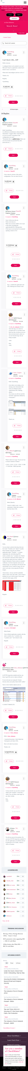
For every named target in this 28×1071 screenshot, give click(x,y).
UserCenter (14, 1069)
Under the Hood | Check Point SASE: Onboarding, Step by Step (14, 972)
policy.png (7, 86)
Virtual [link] (11, 963)
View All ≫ (5, 921)
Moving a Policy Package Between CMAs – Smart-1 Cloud (13, 935)
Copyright (10, 1067)
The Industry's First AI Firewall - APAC (13, 992)
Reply (13, 102)
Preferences (14, 18)
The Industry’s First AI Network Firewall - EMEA (13, 1000)
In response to (9, 171)
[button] (10, 14)
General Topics (7, 37)
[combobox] (14, 43)
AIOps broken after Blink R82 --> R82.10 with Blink (12, 945)
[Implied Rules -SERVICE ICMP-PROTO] (25, 109)
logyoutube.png (10, 751)
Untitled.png (11, 245)
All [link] (6, 963)
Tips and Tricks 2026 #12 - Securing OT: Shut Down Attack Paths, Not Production (13, 1011)
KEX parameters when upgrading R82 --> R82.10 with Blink (14, 940)
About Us (23, 1067)
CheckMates (9, 1028)
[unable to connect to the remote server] (2, 109)
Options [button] (25, 37)
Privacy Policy (16, 1067)
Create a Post (21, 33)
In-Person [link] (18, 963)
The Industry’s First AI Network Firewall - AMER (13, 1022)
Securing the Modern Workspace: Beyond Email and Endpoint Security (14, 981)
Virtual (6, 966)
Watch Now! (12, 26)
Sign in (6, 1054)
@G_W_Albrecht (14, 327)
